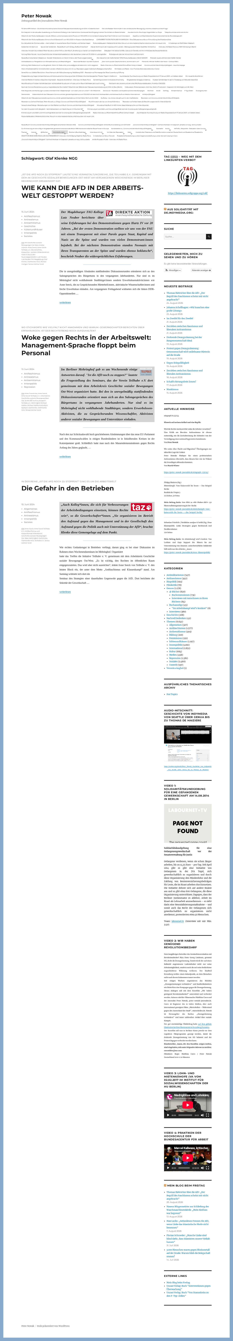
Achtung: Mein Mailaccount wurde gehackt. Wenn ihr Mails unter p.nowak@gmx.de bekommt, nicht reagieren (59, 65)
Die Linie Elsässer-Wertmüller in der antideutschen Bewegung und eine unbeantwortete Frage (135, 28)
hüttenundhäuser (33, 229)
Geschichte (30, 226)
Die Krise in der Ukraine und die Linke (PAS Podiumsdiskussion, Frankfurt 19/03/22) (137, 83)
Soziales (28, 236)
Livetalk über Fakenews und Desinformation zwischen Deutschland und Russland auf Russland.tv (169, 132)
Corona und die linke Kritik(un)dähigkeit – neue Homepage (164, 65)
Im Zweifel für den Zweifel (180, 318)
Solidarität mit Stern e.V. (29, 47)
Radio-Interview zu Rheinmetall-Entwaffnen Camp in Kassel (121, 65)
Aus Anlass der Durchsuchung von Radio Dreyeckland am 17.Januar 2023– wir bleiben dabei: (151, 76)
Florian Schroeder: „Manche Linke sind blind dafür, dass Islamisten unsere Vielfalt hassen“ (188, 1238)
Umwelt (173, 665)
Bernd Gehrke (36, 250)
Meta (129, 132)
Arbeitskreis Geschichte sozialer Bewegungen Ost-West (33, 536)
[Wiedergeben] (168, 1115)
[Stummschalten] (202, 1115)
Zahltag (165, 91)
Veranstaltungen (59, 132)
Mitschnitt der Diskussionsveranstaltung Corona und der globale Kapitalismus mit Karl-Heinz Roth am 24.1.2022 (59, 98)
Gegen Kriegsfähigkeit (178, 363)
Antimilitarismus (175, 575)
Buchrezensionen (181, 595)
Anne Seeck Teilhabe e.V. (30, 396)
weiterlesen (65, 302)
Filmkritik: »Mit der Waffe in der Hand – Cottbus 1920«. (160, 61)
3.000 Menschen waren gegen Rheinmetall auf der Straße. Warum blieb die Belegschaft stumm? (188, 1253)
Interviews (174, 611)
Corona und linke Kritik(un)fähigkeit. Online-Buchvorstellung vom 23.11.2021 (104, 125)
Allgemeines (30, 509)
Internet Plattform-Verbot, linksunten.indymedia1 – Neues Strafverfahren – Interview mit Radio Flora (56, 80)
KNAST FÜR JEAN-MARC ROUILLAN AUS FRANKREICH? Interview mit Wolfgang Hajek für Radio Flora (56, 136)
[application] (188, 1105)
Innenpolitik (30, 233)
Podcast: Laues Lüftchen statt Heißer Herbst (165, 58)
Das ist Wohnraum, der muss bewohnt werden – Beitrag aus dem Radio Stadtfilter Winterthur (123, 47)
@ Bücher (174, 591)
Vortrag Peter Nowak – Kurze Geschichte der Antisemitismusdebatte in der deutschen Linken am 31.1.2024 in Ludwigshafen (63, 54)
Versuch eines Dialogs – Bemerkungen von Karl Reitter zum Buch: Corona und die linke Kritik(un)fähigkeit (57, 105)
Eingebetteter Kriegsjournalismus (138, 80)
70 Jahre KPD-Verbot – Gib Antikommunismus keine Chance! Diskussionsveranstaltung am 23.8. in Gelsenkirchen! (60, 28)
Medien (173, 655)
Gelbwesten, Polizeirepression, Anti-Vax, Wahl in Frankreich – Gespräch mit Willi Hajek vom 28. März (159, 87)
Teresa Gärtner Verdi (36, 264)
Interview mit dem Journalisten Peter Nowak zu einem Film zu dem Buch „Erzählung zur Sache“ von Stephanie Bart (61, 50)
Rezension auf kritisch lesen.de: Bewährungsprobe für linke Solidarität (147, 101)
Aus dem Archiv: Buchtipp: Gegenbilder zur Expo (145, 32)
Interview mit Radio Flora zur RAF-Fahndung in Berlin (177, 47)
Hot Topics (172, 694)
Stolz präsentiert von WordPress (53, 1326)
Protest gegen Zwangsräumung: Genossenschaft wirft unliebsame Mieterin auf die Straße (188, 351)
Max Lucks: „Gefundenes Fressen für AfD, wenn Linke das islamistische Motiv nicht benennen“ (188, 1224)
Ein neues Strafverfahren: (194, 76)
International (176, 648)
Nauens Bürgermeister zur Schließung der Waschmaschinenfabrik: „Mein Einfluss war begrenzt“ (188, 1210)
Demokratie (25, 94)
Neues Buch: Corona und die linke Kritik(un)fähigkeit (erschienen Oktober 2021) (48, 125)
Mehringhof (35, 403)
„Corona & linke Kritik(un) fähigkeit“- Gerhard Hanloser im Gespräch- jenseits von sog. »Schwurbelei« (167, 125)
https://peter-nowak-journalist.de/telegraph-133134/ (186, 472)
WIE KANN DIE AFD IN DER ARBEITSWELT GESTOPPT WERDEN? (82, 191)
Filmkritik (172, 585)
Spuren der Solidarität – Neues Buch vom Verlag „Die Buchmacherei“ (64, 47)
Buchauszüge (176, 605)
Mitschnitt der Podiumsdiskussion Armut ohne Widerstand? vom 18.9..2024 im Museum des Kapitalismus (57, 39)
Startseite (159, 128)
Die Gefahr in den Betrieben (67, 488)
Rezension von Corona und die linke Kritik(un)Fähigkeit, (160, 98)
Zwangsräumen (201, 91)
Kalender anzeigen (200, 270)
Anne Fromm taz (31, 393)
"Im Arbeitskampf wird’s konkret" (189, 608)
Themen (24, 132)
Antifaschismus (32, 216)
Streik (158, 91)
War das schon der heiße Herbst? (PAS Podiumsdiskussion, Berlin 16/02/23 (122, 58)
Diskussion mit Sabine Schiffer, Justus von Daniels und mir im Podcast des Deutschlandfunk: (135, 50)
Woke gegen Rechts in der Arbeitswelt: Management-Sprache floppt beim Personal (86, 345)
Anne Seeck (32, 247)
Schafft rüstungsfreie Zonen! (181, 381)
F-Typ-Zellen (188, 91)
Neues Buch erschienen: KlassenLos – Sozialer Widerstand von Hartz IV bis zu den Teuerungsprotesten (56, 58)
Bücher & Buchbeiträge (77, 132)
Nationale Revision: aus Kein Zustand (86, 61)
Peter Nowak (36, 16)
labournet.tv (178, 921)
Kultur (172, 651)
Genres (33, 132)
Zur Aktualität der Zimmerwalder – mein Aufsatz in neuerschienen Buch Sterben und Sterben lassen (55, 43)
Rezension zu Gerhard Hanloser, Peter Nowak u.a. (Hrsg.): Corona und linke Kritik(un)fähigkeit (53, 101)
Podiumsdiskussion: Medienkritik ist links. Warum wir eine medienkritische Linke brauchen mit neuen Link (129, 43)
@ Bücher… (45, 132)
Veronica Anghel (175, 668)
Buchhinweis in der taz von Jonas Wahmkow (104, 101)
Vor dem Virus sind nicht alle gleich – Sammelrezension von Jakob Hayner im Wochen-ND (52, 109)
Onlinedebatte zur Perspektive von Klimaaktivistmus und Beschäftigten (46, 61)
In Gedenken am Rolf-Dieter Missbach (181, 43)
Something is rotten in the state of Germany (108, 80)
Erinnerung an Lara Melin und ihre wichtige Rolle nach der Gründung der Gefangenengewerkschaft (121, 109)
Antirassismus (31, 219)
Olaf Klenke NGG (33, 262)
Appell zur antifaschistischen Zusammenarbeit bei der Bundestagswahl (157, 36)
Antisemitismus (176, 91)
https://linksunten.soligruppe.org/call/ (188, 193)
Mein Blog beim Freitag (186, 1185)
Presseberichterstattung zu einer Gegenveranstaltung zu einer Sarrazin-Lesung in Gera (147, 136)
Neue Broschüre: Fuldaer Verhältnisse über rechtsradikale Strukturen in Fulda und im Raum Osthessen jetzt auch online (62, 83)
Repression (29, 387)
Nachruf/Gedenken (176, 618)
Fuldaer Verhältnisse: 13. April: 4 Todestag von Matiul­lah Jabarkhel (175, 80)
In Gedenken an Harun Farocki (103, 136)
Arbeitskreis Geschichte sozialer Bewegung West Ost (35, 398)
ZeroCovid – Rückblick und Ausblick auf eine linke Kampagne (124, 91)
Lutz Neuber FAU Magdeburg (32, 259)
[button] (172, 270)
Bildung (173, 635)
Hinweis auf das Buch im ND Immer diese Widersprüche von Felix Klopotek (123, 105)
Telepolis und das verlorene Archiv (176, 32)
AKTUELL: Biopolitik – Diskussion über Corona (190, 128)
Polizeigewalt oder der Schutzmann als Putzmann (126, 54)
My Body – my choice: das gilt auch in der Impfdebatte (119, 98)
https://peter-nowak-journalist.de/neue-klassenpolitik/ (187, 552)
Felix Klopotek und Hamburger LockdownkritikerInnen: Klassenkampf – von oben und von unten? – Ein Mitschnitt (60, 91)
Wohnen (150, 91)
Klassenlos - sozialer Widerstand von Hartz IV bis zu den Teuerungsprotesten (35, 254)
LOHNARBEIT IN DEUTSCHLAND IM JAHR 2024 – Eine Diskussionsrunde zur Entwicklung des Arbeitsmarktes (133, 39)
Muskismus (172, 389)
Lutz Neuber (42, 257)
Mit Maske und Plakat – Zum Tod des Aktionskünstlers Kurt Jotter (137, 69)
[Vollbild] (207, 1115)
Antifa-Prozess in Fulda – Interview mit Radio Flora (109, 139)
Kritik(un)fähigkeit (148, 94)
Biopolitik (171, 581)
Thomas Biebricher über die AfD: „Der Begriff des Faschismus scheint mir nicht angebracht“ (187, 296)
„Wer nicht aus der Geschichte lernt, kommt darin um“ (120, 61)
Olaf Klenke (32, 408)
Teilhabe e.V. (39, 540)
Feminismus (175, 638)
